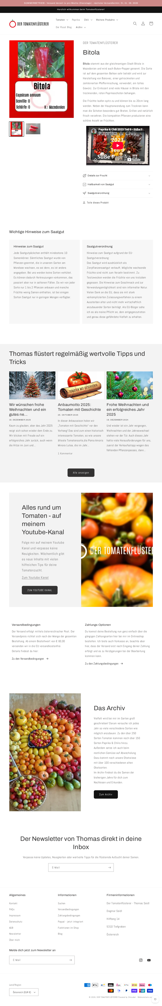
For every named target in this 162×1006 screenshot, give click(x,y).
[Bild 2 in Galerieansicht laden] (33, 129)
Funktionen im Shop (68, 927)
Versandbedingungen (68, 909)
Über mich (14, 940)
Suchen (61, 903)
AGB (11, 927)
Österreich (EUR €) (22, 992)
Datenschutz (16, 921)
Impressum (15, 915)
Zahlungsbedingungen (69, 915)
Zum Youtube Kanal (35, 577)
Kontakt (13, 903)
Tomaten (60, 19)
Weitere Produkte (105, 19)
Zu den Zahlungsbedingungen (101, 663)
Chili (86, 19)
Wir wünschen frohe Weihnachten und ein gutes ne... (27, 409)
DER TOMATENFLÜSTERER (107, 997)
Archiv (79, 27)
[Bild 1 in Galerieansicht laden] (16, 129)
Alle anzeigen (81, 472)
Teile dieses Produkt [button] (98, 202)
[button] (62, 20)
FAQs (12, 909)
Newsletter (15, 933)
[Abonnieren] (110, 867)
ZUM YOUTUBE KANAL (39, 590)
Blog (60, 933)
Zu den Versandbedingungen (28, 658)
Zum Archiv (105, 794)
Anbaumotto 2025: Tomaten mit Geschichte (79, 407)
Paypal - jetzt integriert (70, 921)
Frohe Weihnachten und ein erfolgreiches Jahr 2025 (128, 409)
